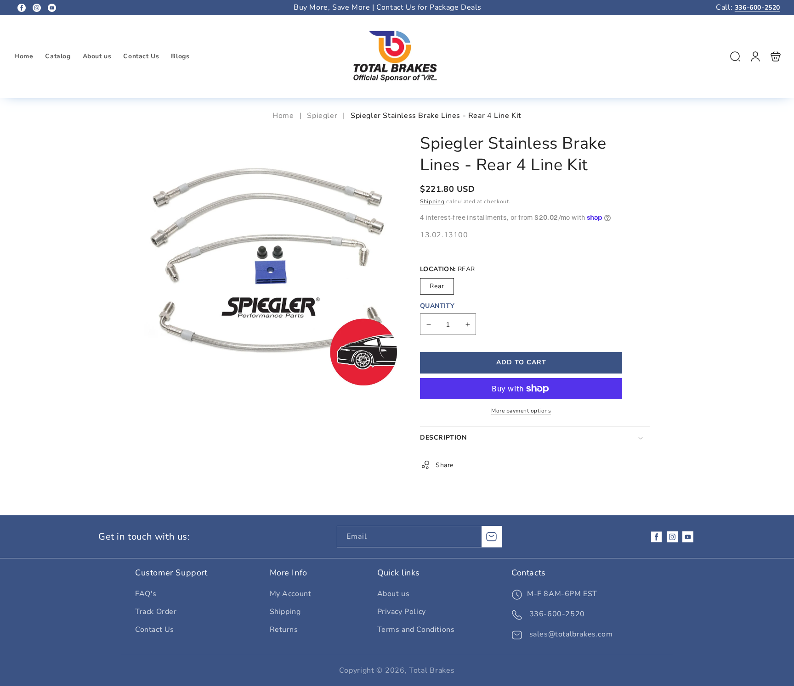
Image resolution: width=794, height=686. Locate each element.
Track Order (156, 612)
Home (284, 116)
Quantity (437, 305)
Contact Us (154, 630)
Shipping (432, 201)
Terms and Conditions (416, 630)
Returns (284, 630)
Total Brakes (431, 670)
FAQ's (146, 594)
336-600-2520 (757, 7)
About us (393, 594)
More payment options (521, 410)
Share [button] (445, 465)
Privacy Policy (401, 612)
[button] (735, 56)
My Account (291, 594)
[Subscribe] (492, 536)
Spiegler (322, 116)
